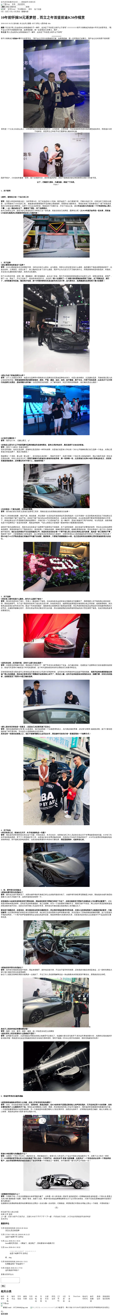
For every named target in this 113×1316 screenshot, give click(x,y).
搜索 (27, 7)
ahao (6, 1241)
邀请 (10, 1214)
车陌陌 (41, 1298)
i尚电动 (36, 1298)
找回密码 (21, 4)
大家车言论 (47, 1298)
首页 (11, 9)
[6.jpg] (56, 486)
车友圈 (22, 9)
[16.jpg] (56, 1133)
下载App (6, 4)
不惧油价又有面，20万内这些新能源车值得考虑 (71, 1216)
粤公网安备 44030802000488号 (43, 1307)
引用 (2, 1228)
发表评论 (4, 1219)
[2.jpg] (56, 155)
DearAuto (76, 1296)
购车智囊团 (92, 1298)
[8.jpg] (56, 636)
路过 (13, 1212)
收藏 (2, 1214)
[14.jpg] (56, 1066)
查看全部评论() (7, 1274)
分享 (6, 1214)
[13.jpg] (56, 1002)
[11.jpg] (56, 865)
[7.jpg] (56, 567)
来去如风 (23, 23)
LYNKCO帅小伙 (11, 1234)
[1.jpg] (56, 84)
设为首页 (4, 2)
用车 (30, 9)
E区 (2, 11)
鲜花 (2, 1212)
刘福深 (7, 1268)
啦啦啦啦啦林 (10, 1228)
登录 (13, 4)
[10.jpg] (56, 781)
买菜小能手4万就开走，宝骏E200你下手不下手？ (27, 1216)
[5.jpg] (56, 410)
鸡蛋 (17, 1212)
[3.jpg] (56, 236)
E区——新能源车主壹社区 (25, 2)
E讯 (11, 11)
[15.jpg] (56, 1176)
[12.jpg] (56, 942)
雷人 (9, 1212)
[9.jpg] (56, 702)
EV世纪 (59, 1298)
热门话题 (37, 9)
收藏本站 (11, 2)
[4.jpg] (56, 328)
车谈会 (69, 1298)
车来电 (7, 1298)
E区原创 (17, 11)
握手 (6, 1212)
